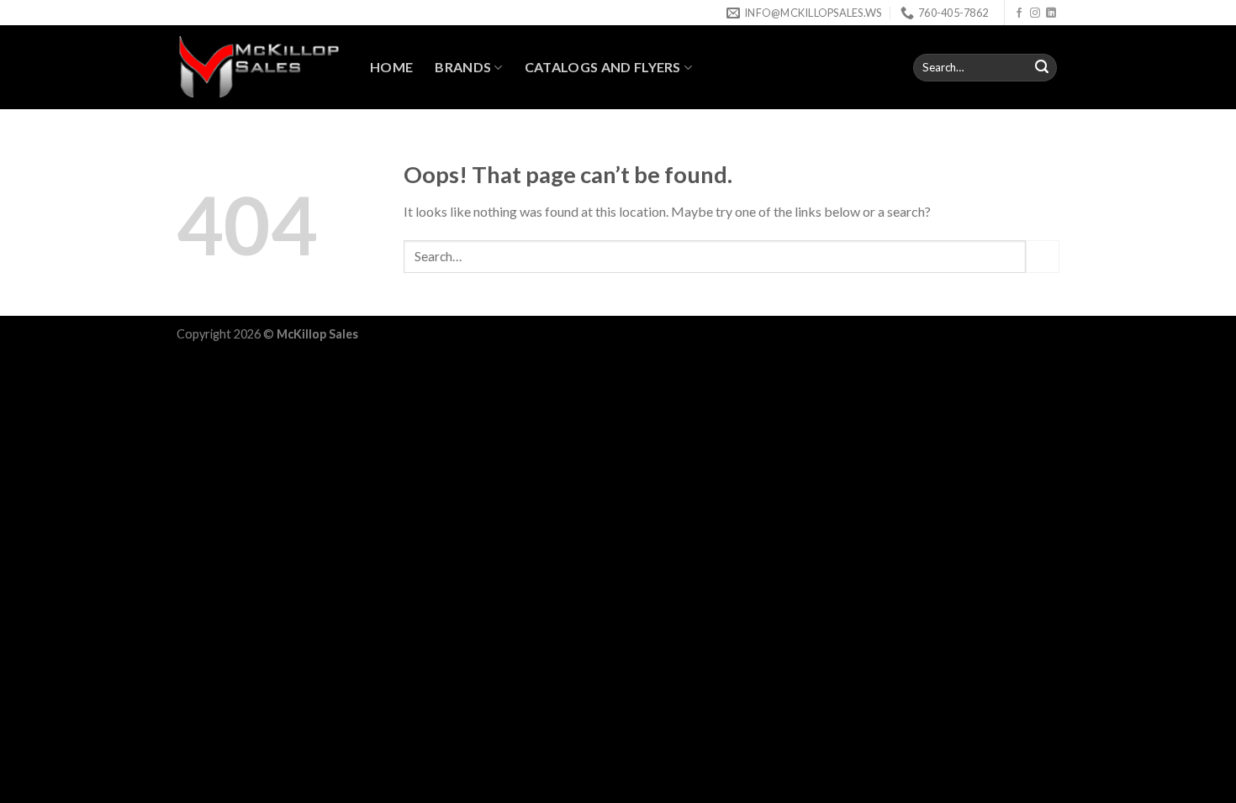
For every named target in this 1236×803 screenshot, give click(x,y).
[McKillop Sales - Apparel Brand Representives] (261, 67)
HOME (391, 67)
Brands (463, 67)
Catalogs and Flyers (603, 67)
